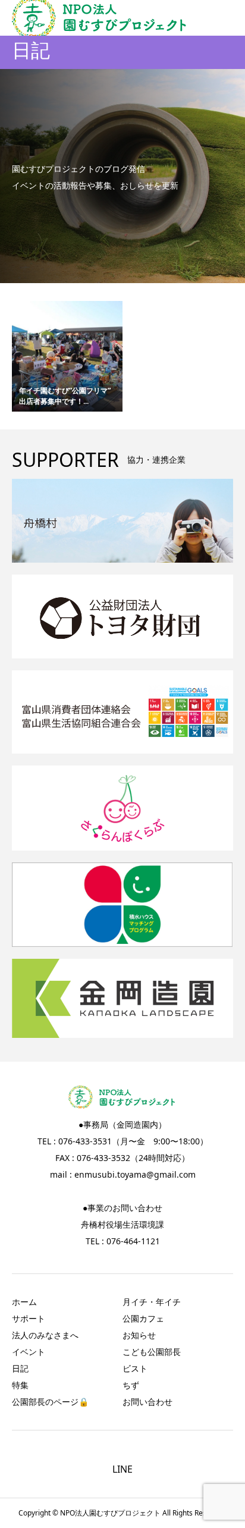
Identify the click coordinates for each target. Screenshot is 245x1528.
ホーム (24, 1301)
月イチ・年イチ (151, 1301)
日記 (20, 1368)
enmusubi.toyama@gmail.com (135, 1174)
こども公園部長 (151, 1351)
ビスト (134, 1368)
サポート (28, 1318)
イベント (28, 1351)
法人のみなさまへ (45, 1335)
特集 (20, 1385)
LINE (122, 1469)
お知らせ (139, 1335)
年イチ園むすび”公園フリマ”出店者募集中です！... (65, 395)
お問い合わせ (147, 1401)
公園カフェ (143, 1318)
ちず (130, 1385)
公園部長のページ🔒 (50, 1401)
